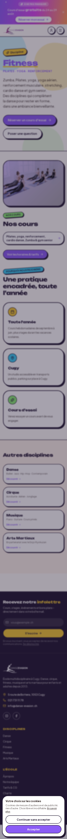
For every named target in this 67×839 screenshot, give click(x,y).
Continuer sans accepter (33, 819)
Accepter (33, 829)
